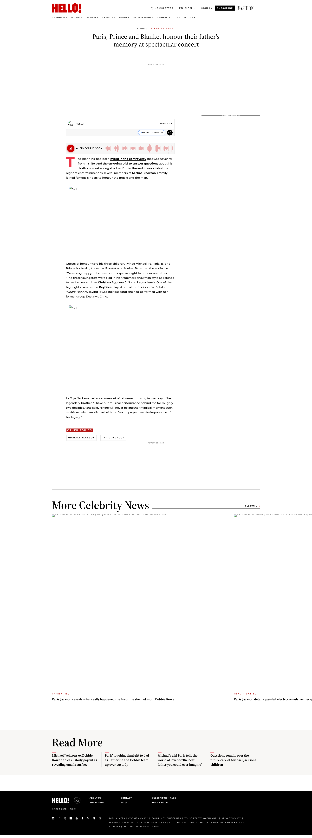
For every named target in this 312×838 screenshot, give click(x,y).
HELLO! (80, 123)
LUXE (177, 17)
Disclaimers (117, 818)
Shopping (162, 17)
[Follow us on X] (65, 818)
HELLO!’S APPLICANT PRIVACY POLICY (222, 822)
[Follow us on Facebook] (59, 818)
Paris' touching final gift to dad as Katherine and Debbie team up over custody (127, 760)
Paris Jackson (113, 437)
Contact (126, 798)
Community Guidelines (166, 818)
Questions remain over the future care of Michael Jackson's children (233, 760)
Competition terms (153, 822)
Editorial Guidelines (183, 822)
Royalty (75, 17)
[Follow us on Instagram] (53, 818)
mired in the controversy (128, 158)
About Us (95, 798)
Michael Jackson (144, 173)
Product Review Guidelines (142, 826)
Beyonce (105, 287)
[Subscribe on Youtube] (76, 818)
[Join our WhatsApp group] (100, 818)
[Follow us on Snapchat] (82, 818)
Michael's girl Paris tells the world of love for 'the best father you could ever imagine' (180, 760)
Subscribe (225, 8)
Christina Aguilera (111, 282)
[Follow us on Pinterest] (88, 818)
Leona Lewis (146, 282)
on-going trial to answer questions (133, 163)
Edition (185, 8)
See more (251, 506)
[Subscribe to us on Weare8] (94, 818)
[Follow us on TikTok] (71, 818)
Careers (114, 826)
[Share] (170, 133)
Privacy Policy (231, 818)
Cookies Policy (138, 818)
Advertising (97, 802)
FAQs (124, 802)
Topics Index (160, 802)
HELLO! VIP (189, 17)
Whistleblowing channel (201, 818)
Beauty (123, 17)
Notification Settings (123, 822)
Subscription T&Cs (163, 798)
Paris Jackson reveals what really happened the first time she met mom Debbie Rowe (113, 699)
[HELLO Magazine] (66, 8)
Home (141, 28)
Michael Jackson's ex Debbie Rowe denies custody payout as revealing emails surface (74, 760)
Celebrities (58, 17)
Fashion (91, 17)
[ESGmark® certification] (75, 800)
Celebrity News (161, 28)
